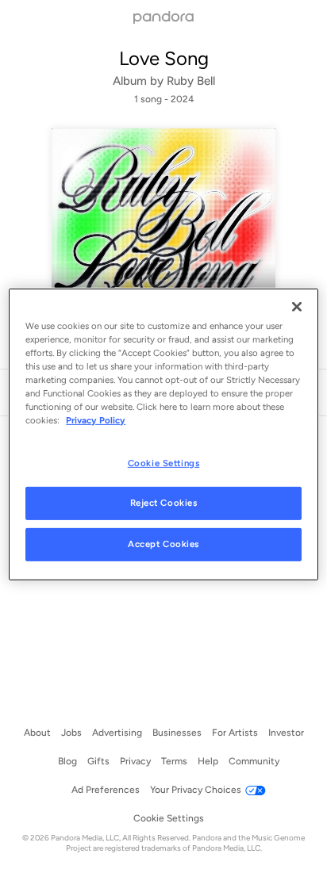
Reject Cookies (164, 502)
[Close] (296, 306)
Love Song (164, 58)
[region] (163, 434)
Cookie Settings (164, 462)
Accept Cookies (163, 543)
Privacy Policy (95, 420)
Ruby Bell (191, 81)
